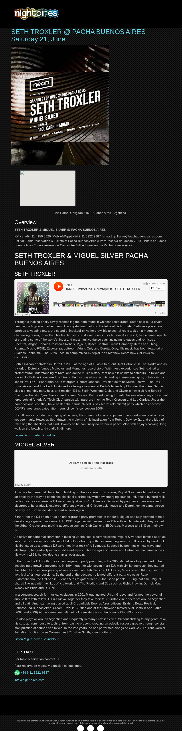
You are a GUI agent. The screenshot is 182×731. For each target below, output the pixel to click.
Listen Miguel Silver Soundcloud (36, 639)
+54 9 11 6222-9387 (34, 672)
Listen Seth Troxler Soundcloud (36, 435)
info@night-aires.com (29, 680)
